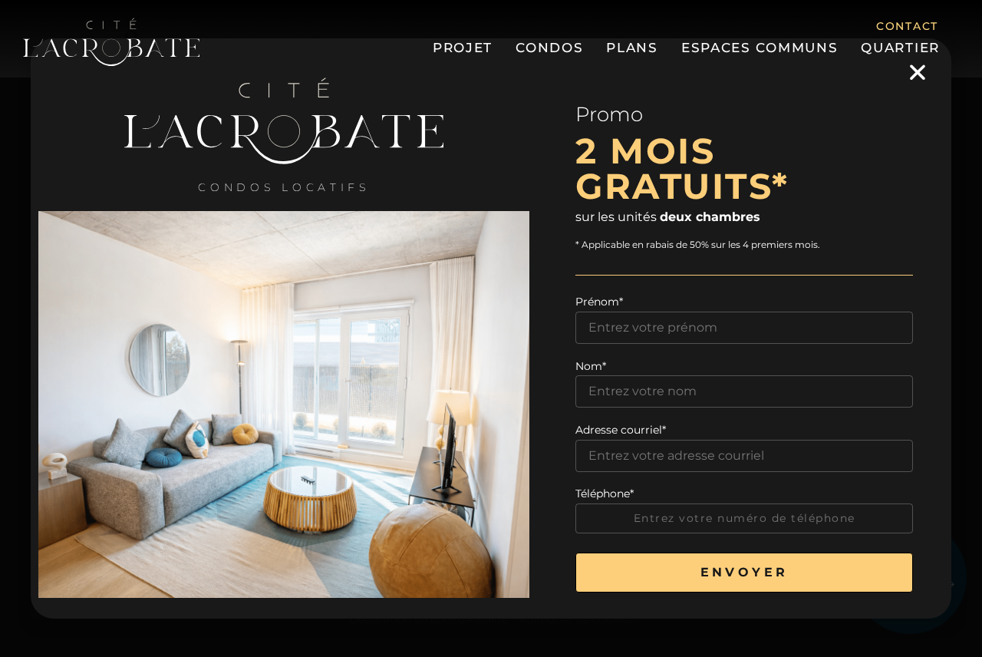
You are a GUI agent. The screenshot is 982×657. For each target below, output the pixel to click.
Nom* (590, 366)
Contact (907, 26)
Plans (632, 47)
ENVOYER (744, 572)
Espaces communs (760, 47)
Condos (549, 47)
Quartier (900, 47)
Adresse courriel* (620, 429)
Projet (463, 47)
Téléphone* (604, 493)
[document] (491, 328)
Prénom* (599, 301)
